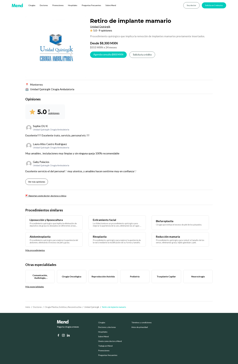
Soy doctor (191, 5)
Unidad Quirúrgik (91, 307)
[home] (17, 5)
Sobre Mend (111, 5)
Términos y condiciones (141, 322)
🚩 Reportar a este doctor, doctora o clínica (45, 195)
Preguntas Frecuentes (91, 5)
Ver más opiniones (36, 181)
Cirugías (31, 5)
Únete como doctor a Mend (110, 341)
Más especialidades (34, 286)
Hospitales (72, 5)
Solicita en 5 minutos (214, 5)
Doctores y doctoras (107, 327)
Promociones (58, 5)
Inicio (27, 307)
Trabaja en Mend (105, 346)
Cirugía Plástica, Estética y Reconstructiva (63, 307)
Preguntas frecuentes (107, 355)
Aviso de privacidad (139, 327)
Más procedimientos (35, 250)
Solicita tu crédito (142, 54)
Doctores (44, 5)
